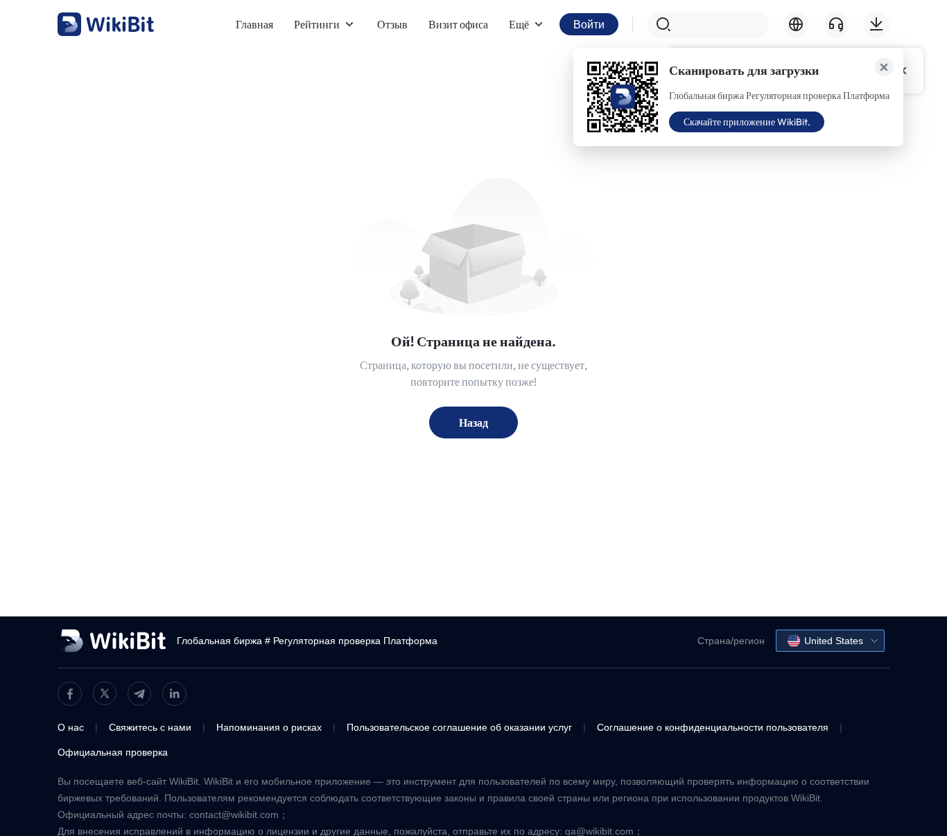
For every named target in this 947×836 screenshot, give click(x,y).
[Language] (796, 24)
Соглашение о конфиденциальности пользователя (712, 727)
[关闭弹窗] (884, 67)
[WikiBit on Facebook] (70, 694)
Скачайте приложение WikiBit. (747, 122)
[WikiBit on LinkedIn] (174, 694)
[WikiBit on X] (104, 693)
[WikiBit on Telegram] (139, 694)
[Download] (876, 24)
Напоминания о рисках (269, 727)
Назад (473, 422)
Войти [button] (589, 24)
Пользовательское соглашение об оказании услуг (459, 727)
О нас (71, 727)
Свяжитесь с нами (150, 727)
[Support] (836, 24)
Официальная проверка (113, 752)
